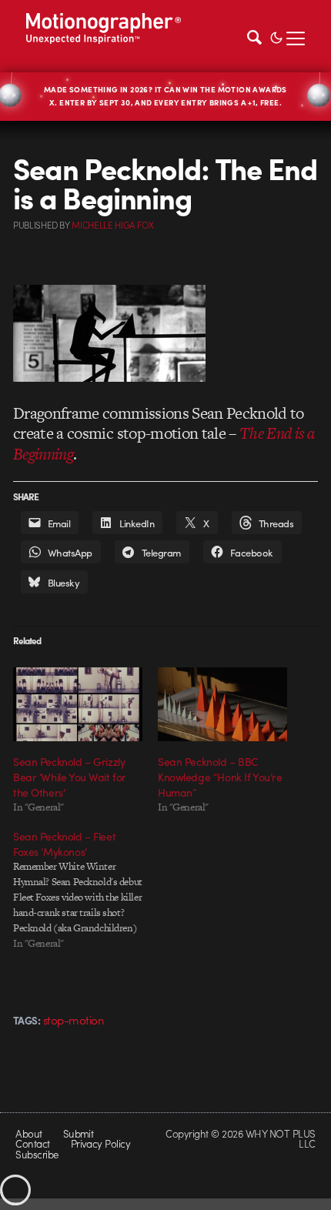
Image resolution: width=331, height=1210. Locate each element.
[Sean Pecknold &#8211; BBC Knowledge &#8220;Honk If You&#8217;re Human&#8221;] (222, 704)
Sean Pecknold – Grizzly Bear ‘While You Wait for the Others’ (69, 777)
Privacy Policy (101, 1143)
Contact (32, 1143)
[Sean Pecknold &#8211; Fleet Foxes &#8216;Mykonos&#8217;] (85, 889)
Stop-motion (73, 1019)
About (28, 1133)
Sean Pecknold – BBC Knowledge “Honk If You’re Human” (220, 777)
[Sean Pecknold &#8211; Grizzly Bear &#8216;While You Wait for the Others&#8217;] (77, 704)
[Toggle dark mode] (276, 36)
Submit (78, 1133)
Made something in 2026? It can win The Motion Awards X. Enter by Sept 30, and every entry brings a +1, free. (165, 96)
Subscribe (36, 1154)
